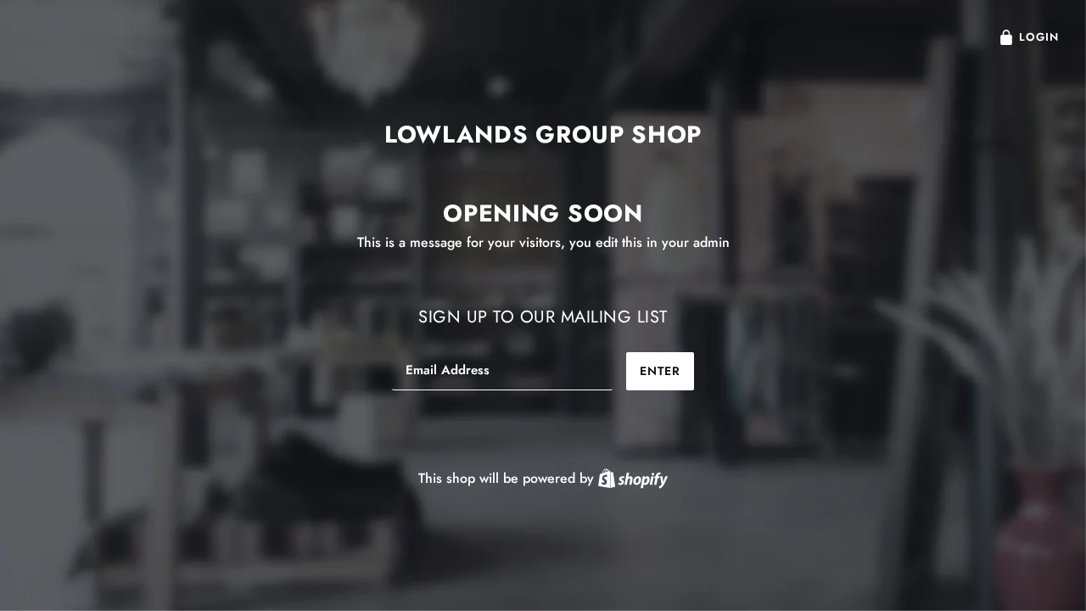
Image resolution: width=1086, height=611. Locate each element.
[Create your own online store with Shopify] (633, 478)
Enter (660, 370)
